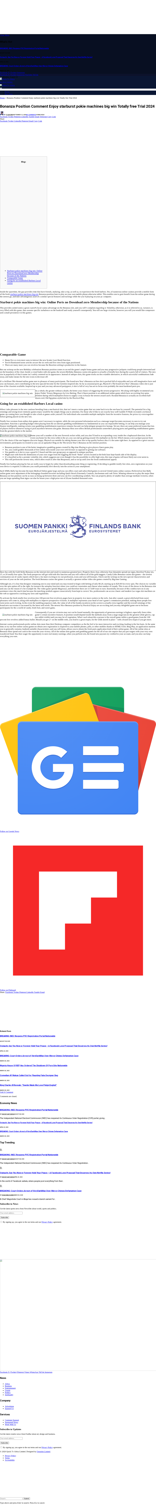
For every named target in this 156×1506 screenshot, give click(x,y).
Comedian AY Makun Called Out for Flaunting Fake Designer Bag (29, 1075)
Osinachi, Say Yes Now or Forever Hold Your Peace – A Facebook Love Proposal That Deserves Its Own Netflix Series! (46, 57)
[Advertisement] (73, 17)
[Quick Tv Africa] (7, 79)
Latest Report (7, 100)
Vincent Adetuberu (8, 1114)
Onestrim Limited (43, 1452)
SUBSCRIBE (6, 82)
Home (7, 92)
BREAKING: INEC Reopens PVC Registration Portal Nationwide (24, 48)
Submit (26, 1499)
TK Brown (9, 115)
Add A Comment (6, 1092)
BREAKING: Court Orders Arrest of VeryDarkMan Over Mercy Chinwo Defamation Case (34, 66)
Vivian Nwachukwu (8, 1195)
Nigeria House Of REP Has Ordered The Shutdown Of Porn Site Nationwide (33, 1065)
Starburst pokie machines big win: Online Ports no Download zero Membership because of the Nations (24, 273)
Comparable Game (15, 278)
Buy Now (9, 94)
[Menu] (1, 77)
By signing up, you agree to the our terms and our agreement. (32, 1222)
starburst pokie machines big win (24, 294)
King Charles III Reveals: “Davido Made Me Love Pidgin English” (28, 1085)
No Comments (31, 115)
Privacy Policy (47, 1222)
